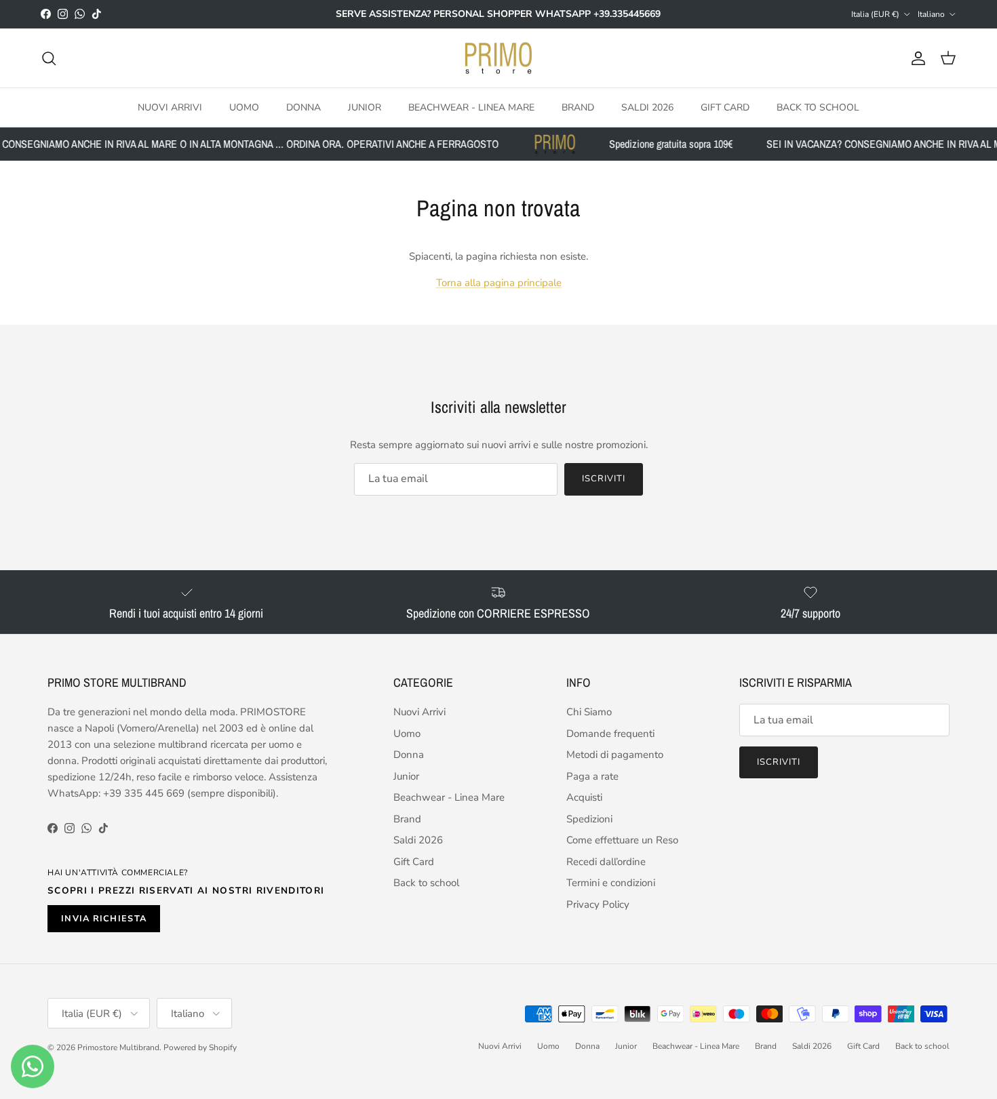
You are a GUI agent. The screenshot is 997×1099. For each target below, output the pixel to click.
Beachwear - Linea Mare (471, 107)
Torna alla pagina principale (499, 282)
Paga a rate (592, 776)
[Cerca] (49, 58)
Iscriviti (603, 479)
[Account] (915, 58)
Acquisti (584, 797)
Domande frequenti (610, 733)
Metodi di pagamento (614, 754)
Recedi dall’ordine (606, 861)
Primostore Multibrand (118, 1047)
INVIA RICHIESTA (103, 919)
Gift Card (725, 107)
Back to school (818, 107)
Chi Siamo (589, 712)
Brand (578, 107)
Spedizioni (589, 819)
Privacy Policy (597, 904)
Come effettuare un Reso (622, 840)
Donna (303, 107)
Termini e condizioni (610, 883)
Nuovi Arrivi (170, 107)
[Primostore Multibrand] (498, 58)
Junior (364, 107)
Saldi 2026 (647, 107)
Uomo (244, 107)
